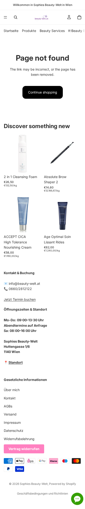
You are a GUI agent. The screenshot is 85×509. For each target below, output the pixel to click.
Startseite (11, 31)
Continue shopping (42, 92)
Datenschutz (13, 431)
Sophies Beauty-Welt (34, 484)
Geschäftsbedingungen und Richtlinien (42, 493)
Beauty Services (52, 31)
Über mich (12, 390)
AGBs (8, 406)
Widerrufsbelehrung (19, 439)
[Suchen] (15, 17)
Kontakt (10, 398)
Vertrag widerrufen (23, 449)
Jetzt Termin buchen (20, 299)
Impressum (12, 422)
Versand (10, 414)
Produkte (29, 31)
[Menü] (5, 17)
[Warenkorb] (79, 17)
